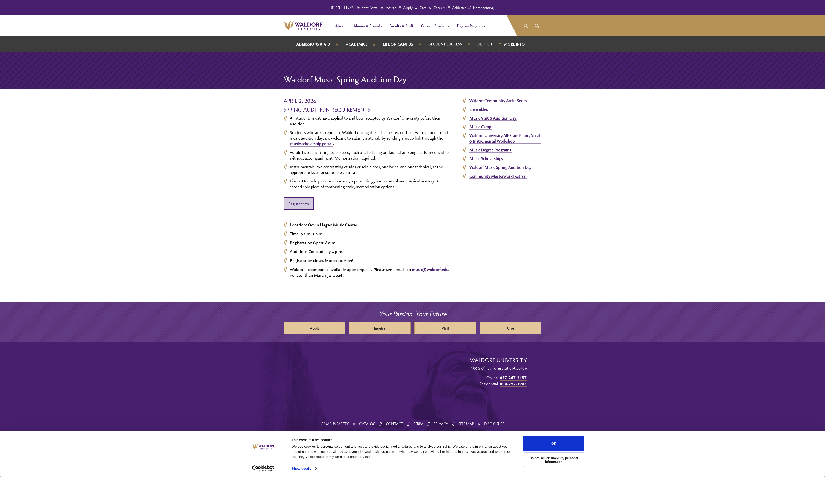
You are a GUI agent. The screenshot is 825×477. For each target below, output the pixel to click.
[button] (525, 26)
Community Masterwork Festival (497, 176)
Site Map (466, 423)
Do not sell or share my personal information (553, 459)
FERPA (418, 423)
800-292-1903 (513, 383)
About (340, 25)
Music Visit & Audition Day (492, 118)
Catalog (367, 423)
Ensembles (478, 109)
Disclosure (494, 423)
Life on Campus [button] (398, 44)
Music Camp (480, 126)
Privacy (441, 423)
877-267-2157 (513, 377)
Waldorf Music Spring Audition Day (500, 167)
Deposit (485, 44)
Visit (445, 328)
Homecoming (483, 7)
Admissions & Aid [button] (313, 44)
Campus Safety (335, 423)
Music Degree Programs (490, 150)
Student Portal (367, 7)
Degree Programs (471, 25)
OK (553, 443)
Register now (299, 203)
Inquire (390, 7)
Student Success (445, 44)
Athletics (459, 7)
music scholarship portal (311, 143)
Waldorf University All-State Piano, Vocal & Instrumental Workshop (504, 138)
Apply (408, 7)
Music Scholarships (486, 158)
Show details (301, 468)
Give (423, 7)
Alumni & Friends (367, 25)
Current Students (435, 25)
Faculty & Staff (401, 25)
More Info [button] (514, 44)
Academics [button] (356, 44)
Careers (439, 7)
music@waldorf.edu (430, 269)
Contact (394, 423)
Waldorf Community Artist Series (498, 100)
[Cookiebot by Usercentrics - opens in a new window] (263, 468)
